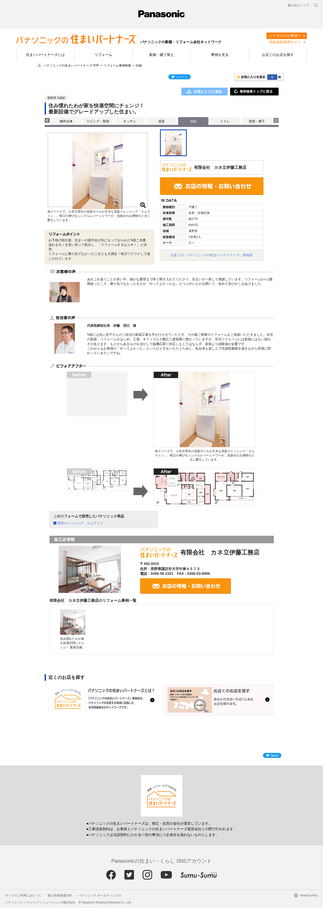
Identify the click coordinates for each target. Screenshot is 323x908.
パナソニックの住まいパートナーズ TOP (71, 65)
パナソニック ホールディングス (99, 895)
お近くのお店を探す (278, 55)
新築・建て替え (161, 55)
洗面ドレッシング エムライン (80, 523)
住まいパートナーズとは (45, 55)
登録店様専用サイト (285, 42)
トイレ (225, 121)
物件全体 (66, 121)
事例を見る (220, 55)
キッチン (129, 121)
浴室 (161, 121)
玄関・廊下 (257, 121)
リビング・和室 (97, 121)
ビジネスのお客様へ (285, 35)
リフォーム (103, 55)
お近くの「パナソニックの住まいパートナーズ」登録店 (212, 255)
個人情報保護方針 (60, 895)
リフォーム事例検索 (117, 65)
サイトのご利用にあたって (23, 895)
